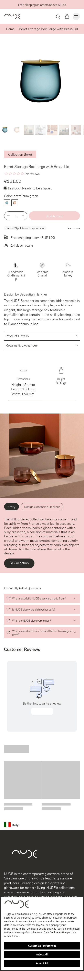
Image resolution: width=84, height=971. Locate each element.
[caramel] (15, 203)
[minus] (8, 215)
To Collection (19, 562)
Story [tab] (11, 506)
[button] (54, 215)
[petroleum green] (7, 203)
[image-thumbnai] (5, 130)
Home (10, 28)
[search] (57, 16)
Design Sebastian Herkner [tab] (42, 506)
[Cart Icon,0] (66, 16)
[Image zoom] (42, 81)
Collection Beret (20, 154)
